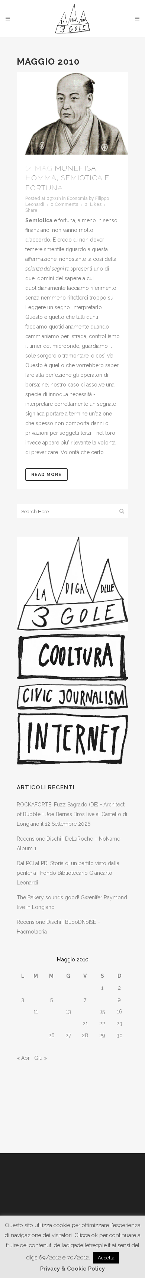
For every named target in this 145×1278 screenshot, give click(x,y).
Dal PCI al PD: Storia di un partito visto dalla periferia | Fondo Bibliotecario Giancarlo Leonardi (68, 873)
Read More (46, 474)
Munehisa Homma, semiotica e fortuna (67, 178)
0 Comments (64, 204)
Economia (77, 198)
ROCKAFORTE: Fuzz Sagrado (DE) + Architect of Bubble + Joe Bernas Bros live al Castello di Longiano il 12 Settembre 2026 (72, 814)
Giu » (40, 1058)
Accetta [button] (106, 1258)
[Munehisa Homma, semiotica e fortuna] (72, 113)
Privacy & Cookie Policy (72, 1268)
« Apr (23, 1058)
